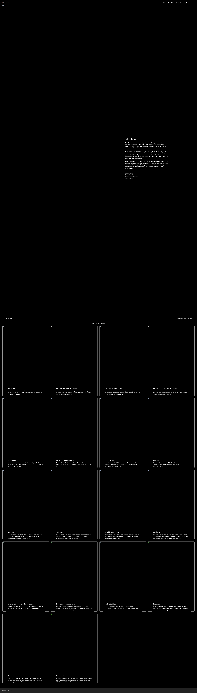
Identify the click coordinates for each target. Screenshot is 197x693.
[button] (192, 2)
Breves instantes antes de (184, 318)
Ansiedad (102, 323)
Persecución (8, 318)
